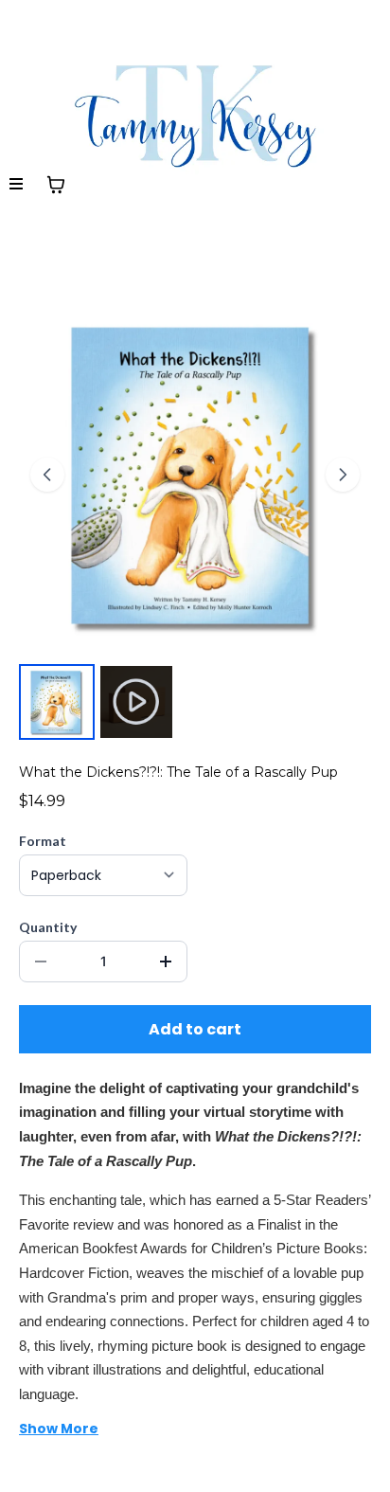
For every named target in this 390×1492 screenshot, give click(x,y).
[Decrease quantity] (40, 961)
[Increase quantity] (165, 961)
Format (42, 841)
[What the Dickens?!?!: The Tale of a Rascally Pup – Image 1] (57, 702)
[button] (16, 184)
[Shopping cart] (55, 184)
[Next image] (343, 475)
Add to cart (195, 1029)
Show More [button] (58, 1428)
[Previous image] (47, 475)
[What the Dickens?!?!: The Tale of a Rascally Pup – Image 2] (136, 702)
